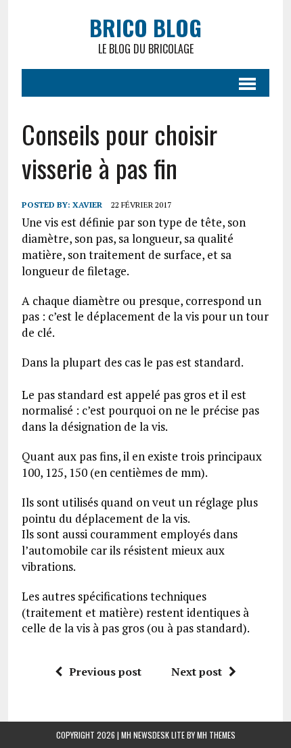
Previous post (105, 671)
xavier (87, 205)
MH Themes (216, 735)
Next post (196, 671)
